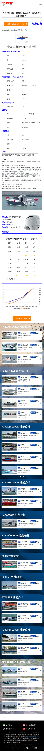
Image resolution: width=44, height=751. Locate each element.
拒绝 (35, 748)
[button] (20, 420)
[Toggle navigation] (40, 3)
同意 (27, 748)
